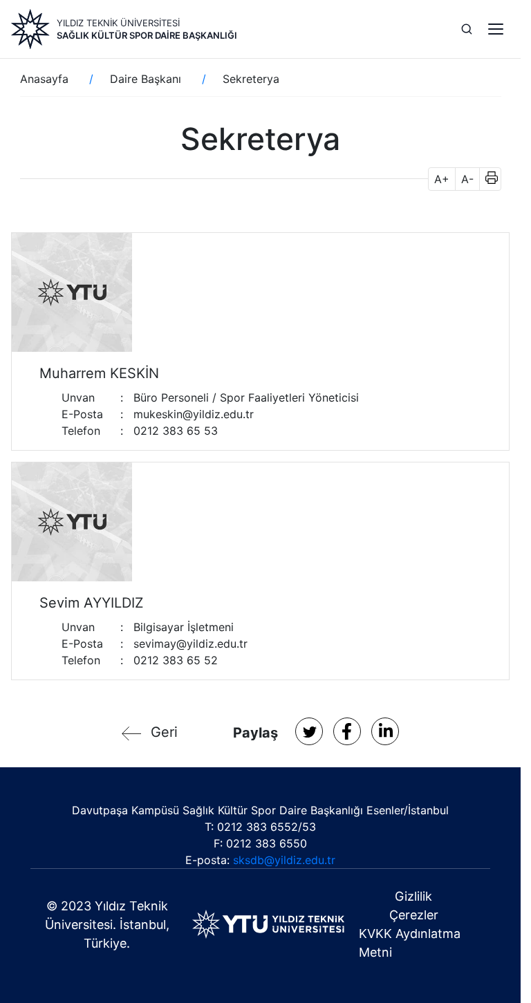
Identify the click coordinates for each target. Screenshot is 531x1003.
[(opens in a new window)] (309, 731)
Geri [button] (164, 732)
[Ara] (467, 29)
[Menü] (496, 29)
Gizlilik (413, 896)
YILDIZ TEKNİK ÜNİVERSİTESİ (118, 22)
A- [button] (467, 179)
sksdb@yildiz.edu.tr (284, 860)
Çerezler (413, 915)
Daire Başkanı (145, 79)
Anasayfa (44, 79)
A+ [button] (441, 179)
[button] (487, 179)
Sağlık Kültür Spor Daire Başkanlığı (147, 35)
